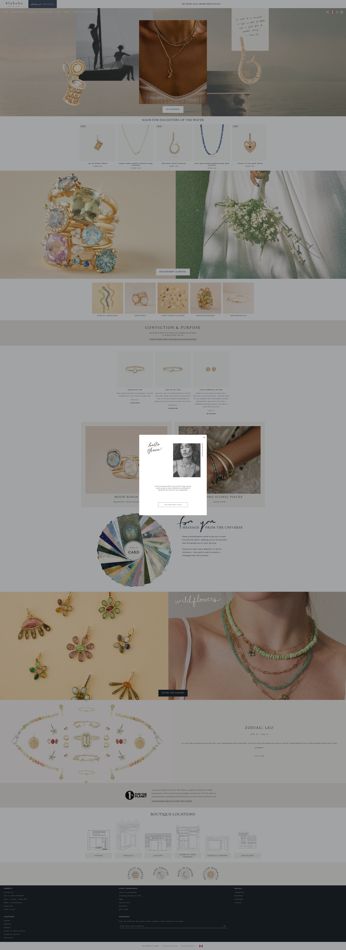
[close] (204, 437)
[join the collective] (173, 475)
